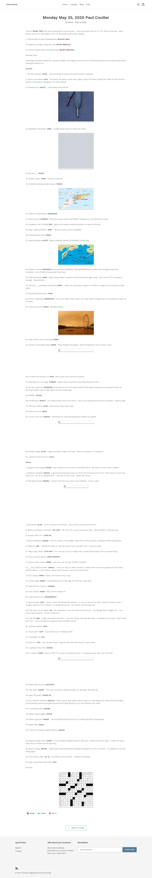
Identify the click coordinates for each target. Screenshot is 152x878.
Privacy (18, 851)
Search (18, 848)
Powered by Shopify (44, 873)
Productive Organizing (28, 873)
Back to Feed (77, 828)
